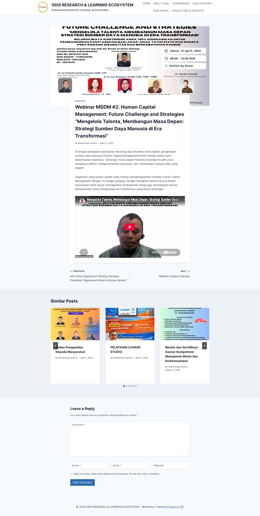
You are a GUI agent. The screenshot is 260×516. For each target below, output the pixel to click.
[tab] (124, 386)
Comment (78, 424)
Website (159, 465)
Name (76, 465)
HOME (146, 3)
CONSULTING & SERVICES (188, 10)
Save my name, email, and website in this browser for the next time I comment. (117, 473)
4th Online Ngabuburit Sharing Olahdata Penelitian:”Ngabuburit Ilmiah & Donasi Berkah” (98, 276)
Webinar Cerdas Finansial (174, 274)
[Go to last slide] (55, 345)
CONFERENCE (180, 3)
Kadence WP (176, 506)
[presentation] (75, 324)
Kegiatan (80, 101)
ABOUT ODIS (161, 3)
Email (117, 465)
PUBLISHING (161, 10)
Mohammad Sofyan (87, 143)
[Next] (204, 345)
